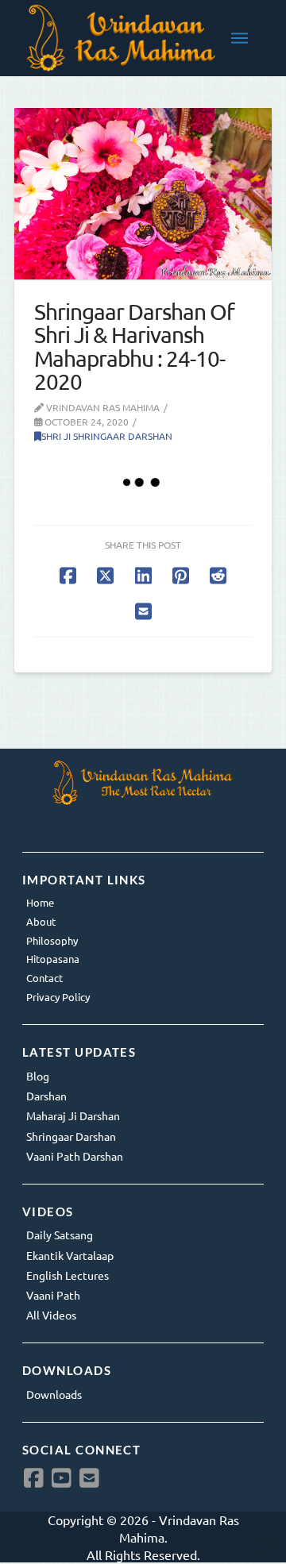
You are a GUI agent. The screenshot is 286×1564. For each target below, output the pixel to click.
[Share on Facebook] (68, 575)
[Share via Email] (143, 611)
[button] (239, 38)
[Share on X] (105, 575)
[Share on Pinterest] (181, 575)
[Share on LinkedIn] (143, 575)
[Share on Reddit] (218, 575)
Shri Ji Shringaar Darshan (106, 436)
